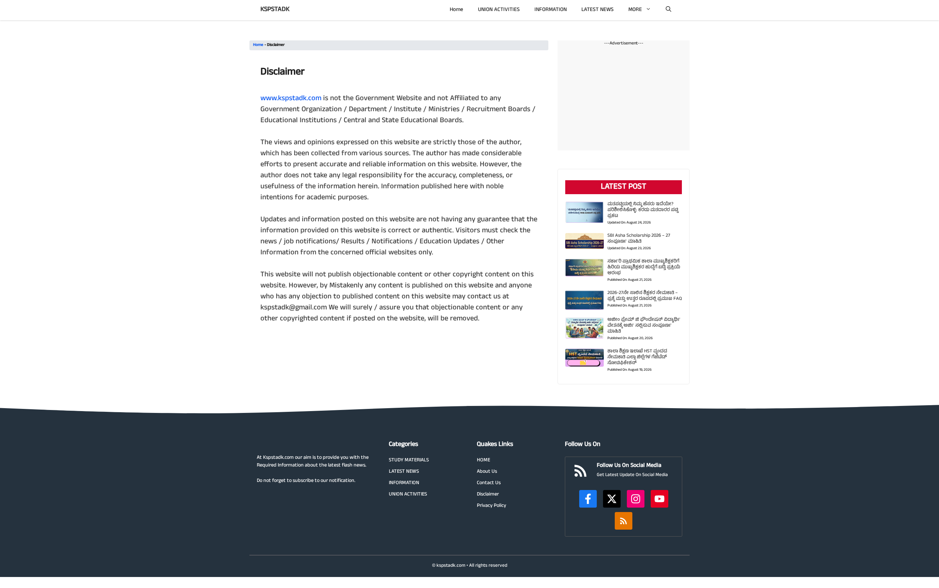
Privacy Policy (491, 506)
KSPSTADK (274, 9)
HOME (483, 460)
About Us (487, 472)
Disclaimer (488, 494)
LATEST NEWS (597, 10)
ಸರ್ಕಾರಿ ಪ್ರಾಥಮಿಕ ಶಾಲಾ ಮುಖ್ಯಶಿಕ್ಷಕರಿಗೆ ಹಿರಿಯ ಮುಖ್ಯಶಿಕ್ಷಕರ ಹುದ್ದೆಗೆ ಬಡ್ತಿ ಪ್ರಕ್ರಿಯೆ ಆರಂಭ (643, 267)
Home (456, 10)
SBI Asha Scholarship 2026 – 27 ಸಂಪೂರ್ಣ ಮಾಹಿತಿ (638, 239)
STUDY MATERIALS (409, 460)
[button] (668, 10)
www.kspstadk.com (290, 99)
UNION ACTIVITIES (499, 10)
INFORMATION (550, 10)
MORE (635, 10)
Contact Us (489, 483)
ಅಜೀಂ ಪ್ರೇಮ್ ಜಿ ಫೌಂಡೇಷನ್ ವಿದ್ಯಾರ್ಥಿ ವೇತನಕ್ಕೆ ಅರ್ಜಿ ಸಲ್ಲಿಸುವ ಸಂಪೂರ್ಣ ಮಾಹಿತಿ (643, 326)
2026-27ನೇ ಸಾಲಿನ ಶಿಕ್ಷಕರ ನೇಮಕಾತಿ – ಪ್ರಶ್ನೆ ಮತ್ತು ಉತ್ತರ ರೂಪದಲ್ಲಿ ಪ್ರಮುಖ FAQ (644, 296)
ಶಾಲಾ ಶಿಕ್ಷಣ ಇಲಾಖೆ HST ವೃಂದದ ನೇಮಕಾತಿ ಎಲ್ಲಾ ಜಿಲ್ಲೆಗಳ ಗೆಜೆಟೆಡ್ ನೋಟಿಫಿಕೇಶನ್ (637, 357)
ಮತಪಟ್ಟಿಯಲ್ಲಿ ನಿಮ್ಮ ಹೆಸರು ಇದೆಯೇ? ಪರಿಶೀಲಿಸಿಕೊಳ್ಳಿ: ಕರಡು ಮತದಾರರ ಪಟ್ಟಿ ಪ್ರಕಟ (642, 210)
